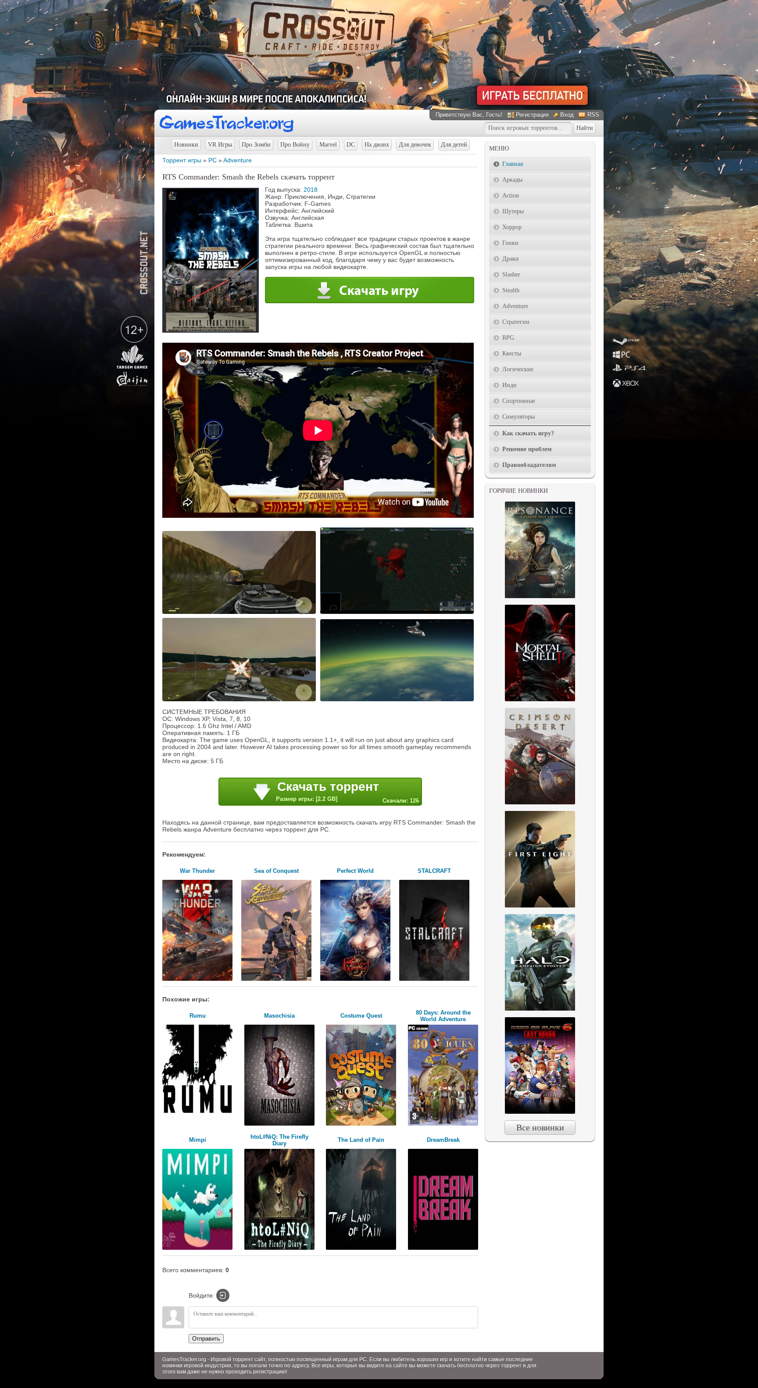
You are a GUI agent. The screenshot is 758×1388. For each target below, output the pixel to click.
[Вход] (222, 1295)
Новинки (186, 144)
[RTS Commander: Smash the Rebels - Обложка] (210, 330)
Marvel (328, 144)
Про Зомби (256, 144)
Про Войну (295, 144)
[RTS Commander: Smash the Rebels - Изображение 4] (398, 700)
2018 (311, 189)
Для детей (454, 144)
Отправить (206, 1338)
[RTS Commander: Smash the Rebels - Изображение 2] (398, 613)
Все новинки (540, 1127)
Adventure (237, 160)
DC (351, 144)
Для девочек (415, 144)
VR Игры (220, 144)
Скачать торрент (347, 792)
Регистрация (532, 114)
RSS (593, 114)
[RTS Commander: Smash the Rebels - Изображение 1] (240, 613)
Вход (567, 114)
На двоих (377, 144)
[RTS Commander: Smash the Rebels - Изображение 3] (240, 700)
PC (212, 160)
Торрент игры (181, 160)
